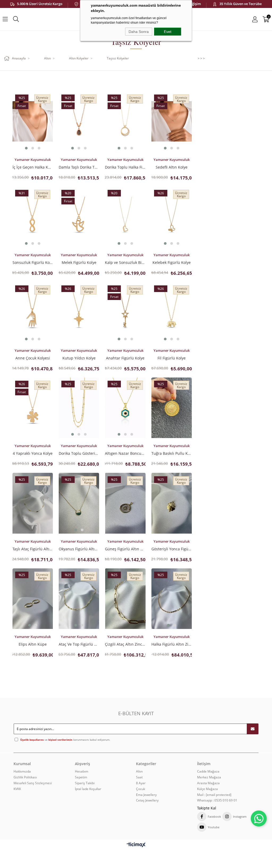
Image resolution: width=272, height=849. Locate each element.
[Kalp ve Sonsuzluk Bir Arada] (125, 217)
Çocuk (140, 789)
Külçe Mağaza (207, 789)
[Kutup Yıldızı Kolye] (79, 312)
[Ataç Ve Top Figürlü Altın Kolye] (79, 598)
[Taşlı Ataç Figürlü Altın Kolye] (32, 503)
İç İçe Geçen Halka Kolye (32, 167)
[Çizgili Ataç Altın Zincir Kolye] (125, 598)
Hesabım (81, 771)
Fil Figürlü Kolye (172, 357)
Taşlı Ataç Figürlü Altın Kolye (32, 548)
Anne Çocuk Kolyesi (32, 357)
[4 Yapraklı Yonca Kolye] (32, 408)
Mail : (214, 795)
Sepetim (81, 777)
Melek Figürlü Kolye (79, 262)
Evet (167, 31)
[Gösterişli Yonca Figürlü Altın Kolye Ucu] (171, 503)
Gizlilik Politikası (25, 777)
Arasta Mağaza (208, 783)
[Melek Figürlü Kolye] (79, 217)
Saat (139, 777)
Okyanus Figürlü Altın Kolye (79, 548)
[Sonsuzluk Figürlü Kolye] (32, 217)
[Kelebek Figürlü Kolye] (171, 217)
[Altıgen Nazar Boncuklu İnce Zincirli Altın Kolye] (125, 408)
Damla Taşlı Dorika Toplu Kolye (79, 167)
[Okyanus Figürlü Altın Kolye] (79, 503)
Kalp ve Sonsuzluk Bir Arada (125, 262)
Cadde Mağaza (208, 771)
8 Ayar (141, 783)
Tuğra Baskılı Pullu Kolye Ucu (171, 453)
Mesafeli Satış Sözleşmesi (33, 783)
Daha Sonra (139, 31)
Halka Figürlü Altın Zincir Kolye (171, 644)
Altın (139, 771)
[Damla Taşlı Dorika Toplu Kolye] (79, 121)
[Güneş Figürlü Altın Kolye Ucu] (125, 503)
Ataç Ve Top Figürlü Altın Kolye (79, 644)
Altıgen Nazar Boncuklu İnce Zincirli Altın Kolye (125, 453)
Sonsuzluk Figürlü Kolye (32, 262)
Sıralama (57, 80)
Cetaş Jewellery (147, 800)
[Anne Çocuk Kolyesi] (32, 312)
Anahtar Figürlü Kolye (125, 357)
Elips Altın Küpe (33, 644)
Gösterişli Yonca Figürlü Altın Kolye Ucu (171, 548)
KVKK (17, 789)
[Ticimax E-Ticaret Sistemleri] (136, 845)
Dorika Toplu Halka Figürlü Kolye (125, 167)
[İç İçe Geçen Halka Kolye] (32, 121)
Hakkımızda (22, 771)
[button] (26, 148)
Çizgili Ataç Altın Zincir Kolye (125, 644)
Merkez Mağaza (209, 777)
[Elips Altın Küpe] (32, 598)
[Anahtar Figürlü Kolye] (125, 312)
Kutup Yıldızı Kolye (79, 357)
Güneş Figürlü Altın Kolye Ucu (125, 548)
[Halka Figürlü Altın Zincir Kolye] (171, 598)
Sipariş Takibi (85, 783)
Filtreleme (154, 80)
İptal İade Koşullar (88, 789)
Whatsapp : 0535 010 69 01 (217, 800)
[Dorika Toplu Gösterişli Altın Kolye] (79, 408)
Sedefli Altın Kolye (172, 167)
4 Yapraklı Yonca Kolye (33, 453)
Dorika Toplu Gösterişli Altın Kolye (79, 453)
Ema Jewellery (146, 795)
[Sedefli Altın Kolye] (171, 121)
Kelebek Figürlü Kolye (171, 262)
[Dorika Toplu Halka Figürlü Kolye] (125, 121)
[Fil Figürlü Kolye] (171, 312)
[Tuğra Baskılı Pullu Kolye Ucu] (171, 408)
